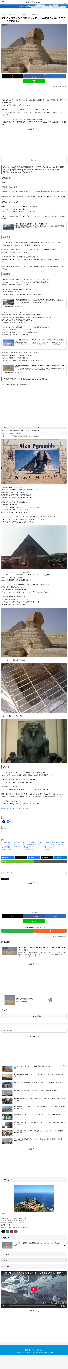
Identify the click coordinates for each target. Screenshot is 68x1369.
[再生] (4, 1306)
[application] (34, 1289)
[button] (64, 873)
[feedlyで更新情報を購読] (17, 931)
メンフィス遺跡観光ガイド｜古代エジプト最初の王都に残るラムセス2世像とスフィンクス (32, 844)
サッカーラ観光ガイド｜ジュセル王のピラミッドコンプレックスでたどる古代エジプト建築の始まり (10, 844)
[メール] (7, 1231)
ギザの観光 (6, 879)
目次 (32, 160)
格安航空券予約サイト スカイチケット (14, 808)
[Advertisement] (34, 93)
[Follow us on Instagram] (16, 1231)
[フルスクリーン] (64, 1306)
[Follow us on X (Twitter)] (3, 1231)
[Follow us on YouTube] (11, 1231)
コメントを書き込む (34, 1016)
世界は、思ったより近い (34, 2)
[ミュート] (61, 1306)
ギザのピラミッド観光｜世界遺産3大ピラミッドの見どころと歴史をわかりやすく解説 (54, 844)
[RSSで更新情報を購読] (50, 931)
